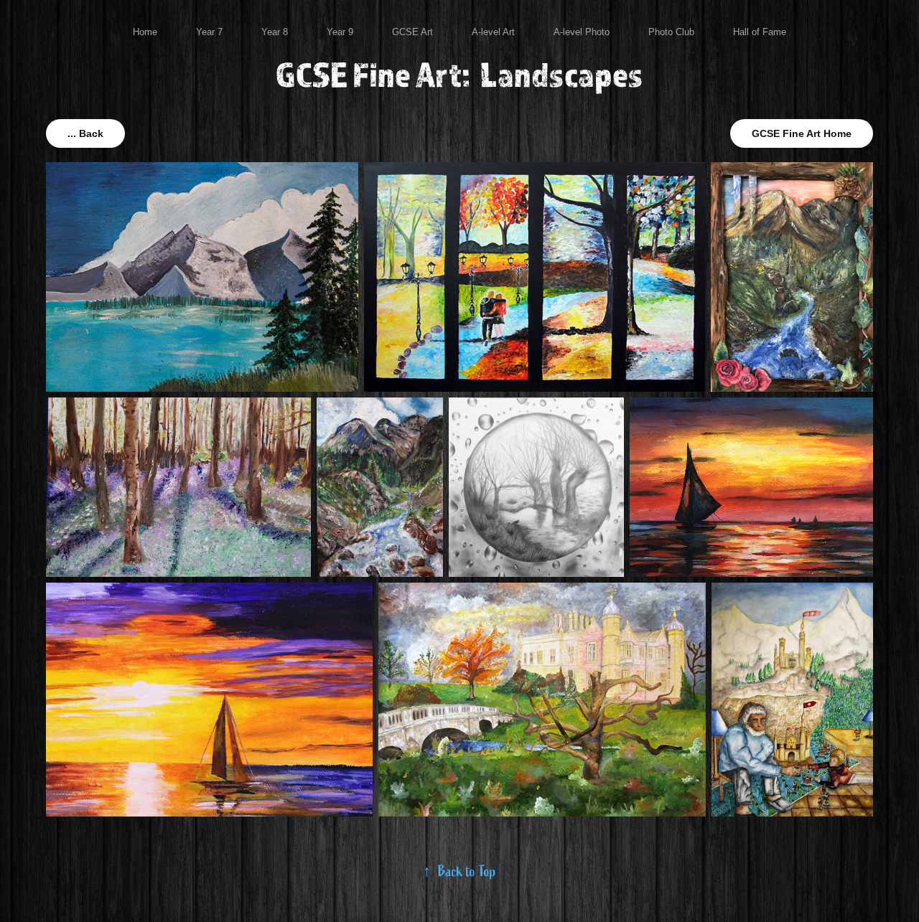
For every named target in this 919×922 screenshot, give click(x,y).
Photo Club (671, 32)
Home (145, 32)
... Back (85, 133)
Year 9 (340, 32)
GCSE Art (412, 32)
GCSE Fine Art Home (802, 133)
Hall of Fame (759, 32)
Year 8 (274, 32)
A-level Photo (582, 32)
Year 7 (209, 32)
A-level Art (493, 32)
